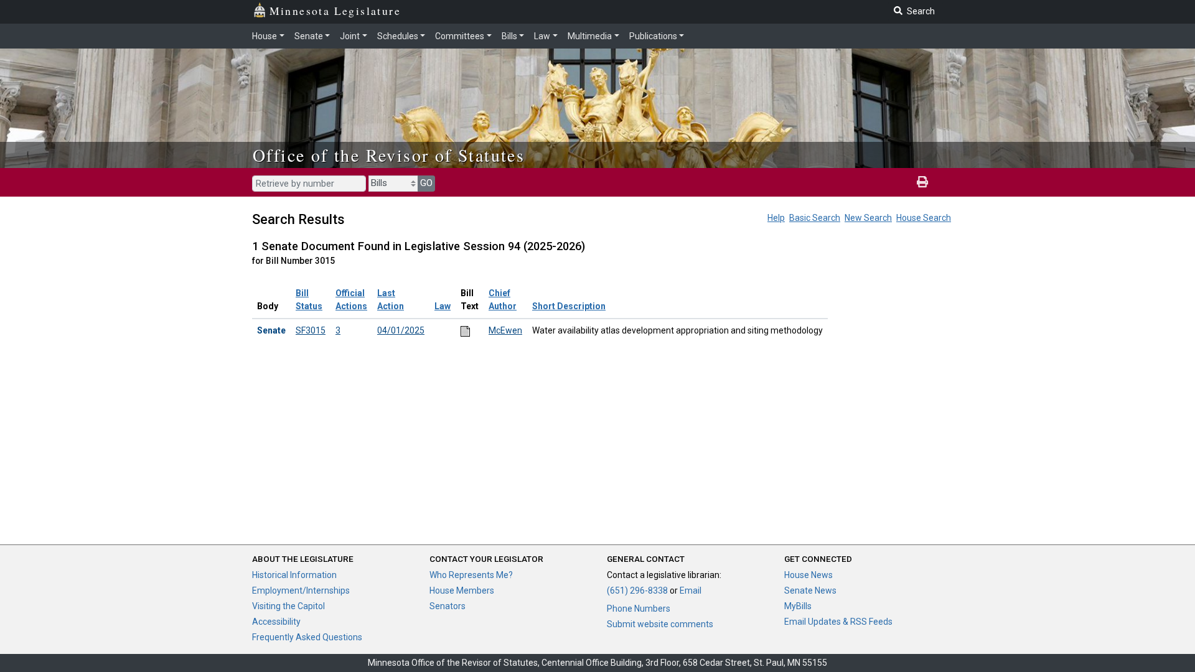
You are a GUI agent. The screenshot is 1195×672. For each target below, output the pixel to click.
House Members (461, 590)
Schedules (397, 36)
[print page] (922, 182)
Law (542, 36)
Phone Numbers (638, 609)
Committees (459, 36)
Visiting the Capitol (288, 606)
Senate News (810, 590)
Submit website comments (660, 624)
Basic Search (814, 218)
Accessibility (276, 622)
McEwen (505, 330)
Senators (447, 606)
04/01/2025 (400, 330)
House (264, 36)
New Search (868, 218)
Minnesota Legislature (335, 10)
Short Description (569, 306)
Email (690, 590)
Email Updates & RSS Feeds (838, 622)
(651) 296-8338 (637, 590)
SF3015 (311, 330)
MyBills (798, 606)
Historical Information (294, 575)
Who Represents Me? (471, 575)
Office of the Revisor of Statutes (389, 155)
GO (426, 183)
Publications (653, 36)
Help (776, 218)
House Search (923, 218)
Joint (350, 36)
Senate (308, 36)
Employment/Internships (301, 590)
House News (808, 575)
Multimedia (590, 36)
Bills (509, 36)
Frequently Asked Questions (307, 637)
